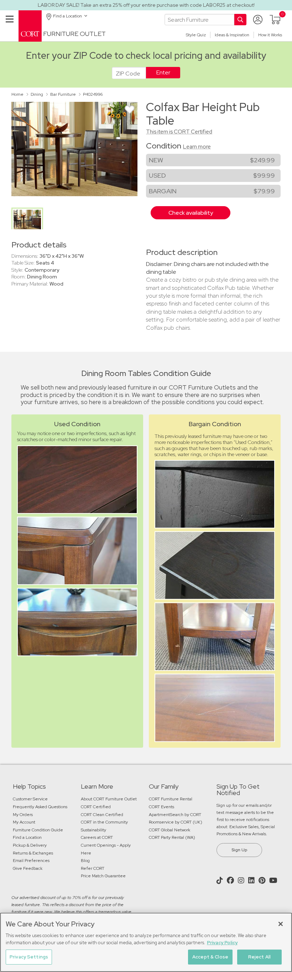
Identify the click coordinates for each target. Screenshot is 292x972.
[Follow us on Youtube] (274, 880)
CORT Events (162, 807)
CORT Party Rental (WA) (172, 837)
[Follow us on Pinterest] (263, 880)
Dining (37, 94)
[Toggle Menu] (10, 27)
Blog (85, 860)
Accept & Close (210, 957)
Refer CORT (92, 868)
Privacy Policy (222, 943)
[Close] (280, 924)
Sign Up (239, 850)
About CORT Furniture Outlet (109, 799)
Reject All (259, 957)
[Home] (30, 25)
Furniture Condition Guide (38, 830)
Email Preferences (31, 860)
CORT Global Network (169, 830)
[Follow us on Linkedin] (252, 880)
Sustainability (93, 830)
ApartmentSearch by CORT (175, 814)
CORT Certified (96, 807)
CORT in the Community (104, 822)
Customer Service (30, 799)
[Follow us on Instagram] (242, 880)
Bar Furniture (63, 94)
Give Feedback (27, 868)
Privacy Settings (29, 957)
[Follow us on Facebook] (231, 880)
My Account (24, 822)
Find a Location (27, 837)
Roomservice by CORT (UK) (175, 822)
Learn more (197, 146)
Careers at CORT (97, 837)
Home (17, 94)
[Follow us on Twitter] (221, 880)
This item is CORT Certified (179, 131)
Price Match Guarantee (103, 876)
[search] (199, 19)
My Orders (23, 814)
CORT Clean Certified (102, 814)
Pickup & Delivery (30, 845)
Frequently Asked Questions (40, 807)
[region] (146, 942)
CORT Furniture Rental (170, 799)
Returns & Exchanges (33, 853)
